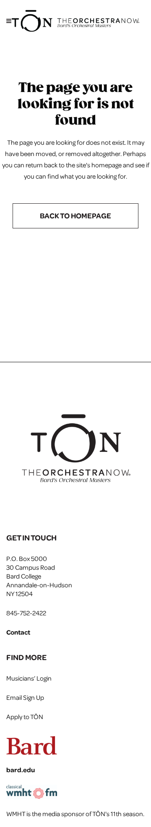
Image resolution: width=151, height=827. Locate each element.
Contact (18, 632)
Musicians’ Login (29, 678)
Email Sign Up (25, 697)
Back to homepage (75, 215)
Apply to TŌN (24, 716)
